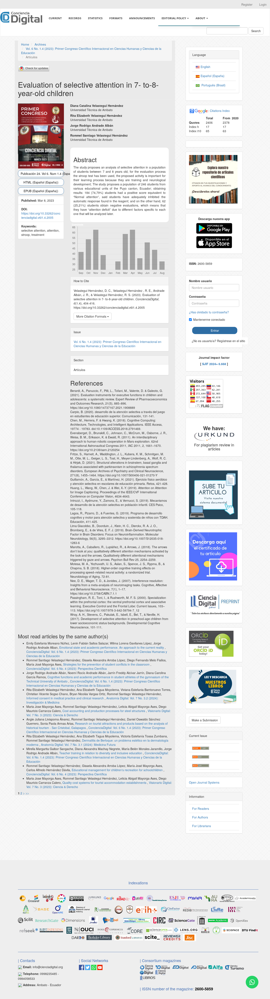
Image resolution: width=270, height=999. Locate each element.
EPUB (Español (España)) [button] (41, 191)
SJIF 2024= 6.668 (214, 364)
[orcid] (211, 643)
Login (263, 4)
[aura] (210, 898)
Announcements (142, 18)
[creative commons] (76, 898)
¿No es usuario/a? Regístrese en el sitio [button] (218, 341)
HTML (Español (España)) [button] (40, 182)
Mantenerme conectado (209, 319)
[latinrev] (137, 898)
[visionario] (162, 967)
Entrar (215, 330)
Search (256, 31)
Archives (40, 44)
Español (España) (212, 76)
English (205, 67)
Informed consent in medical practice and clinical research (65, 698)
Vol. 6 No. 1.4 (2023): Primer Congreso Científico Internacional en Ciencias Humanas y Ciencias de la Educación (117, 344)
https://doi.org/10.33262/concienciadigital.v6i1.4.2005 (40, 215)
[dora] (61, 898)
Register (246, 4)
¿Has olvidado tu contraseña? (209, 312)
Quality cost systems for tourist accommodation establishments (104, 782)
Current (55, 18)
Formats (115, 18)
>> (27, 793)
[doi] (23, 898)
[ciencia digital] (146, 967)
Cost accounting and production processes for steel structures (104, 711)
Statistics (95, 18)
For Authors (200, 817)
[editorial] (160, 972)
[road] (123, 898)
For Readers (200, 808)
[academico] (108, 898)
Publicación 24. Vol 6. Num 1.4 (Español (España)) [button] (42, 173)
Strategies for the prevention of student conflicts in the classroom (106, 664)
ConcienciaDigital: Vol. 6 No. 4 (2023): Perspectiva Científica (66, 668)
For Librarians (201, 826)
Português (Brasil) (212, 85)
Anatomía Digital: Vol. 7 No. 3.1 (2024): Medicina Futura (78, 744)
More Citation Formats (91, 316)
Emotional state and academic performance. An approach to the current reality (112, 647)
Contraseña (197, 296)
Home (25, 44)
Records (75, 18)
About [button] (201, 18)
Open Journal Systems (204, 782)
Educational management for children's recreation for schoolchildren (117, 770)
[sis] (157, 898)
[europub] (26, 909)
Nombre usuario (200, 281)
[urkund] (214, 436)
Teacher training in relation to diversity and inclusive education (101, 753)
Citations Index (220, 111)
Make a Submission (205, 720)
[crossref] (33, 898)
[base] (40, 909)
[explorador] (180, 967)
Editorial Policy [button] (174, 18)
